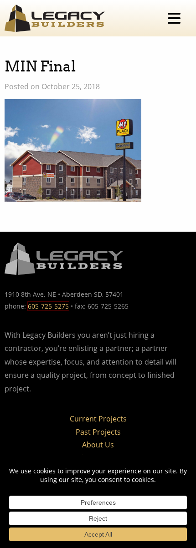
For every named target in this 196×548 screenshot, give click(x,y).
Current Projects (98, 419)
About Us (98, 445)
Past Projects (98, 432)
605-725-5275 (48, 306)
